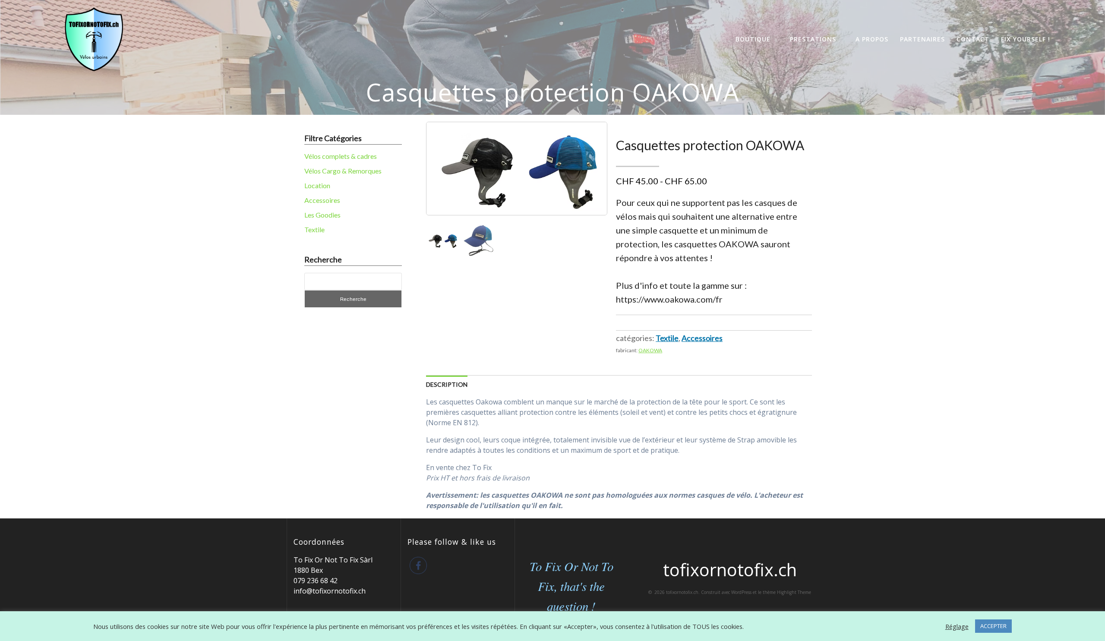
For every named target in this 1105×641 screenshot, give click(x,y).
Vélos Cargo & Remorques (343, 171)
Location (317, 185)
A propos (872, 39)
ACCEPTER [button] (993, 626)
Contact (973, 39)
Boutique (753, 39)
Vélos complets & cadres (340, 156)
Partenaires (922, 39)
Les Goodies (322, 215)
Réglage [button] (957, 626)
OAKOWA (650, 350)
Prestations (813, 39)
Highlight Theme (794, 592)
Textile (314, 229)
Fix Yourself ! (1025, 39)
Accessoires (322, 200)
